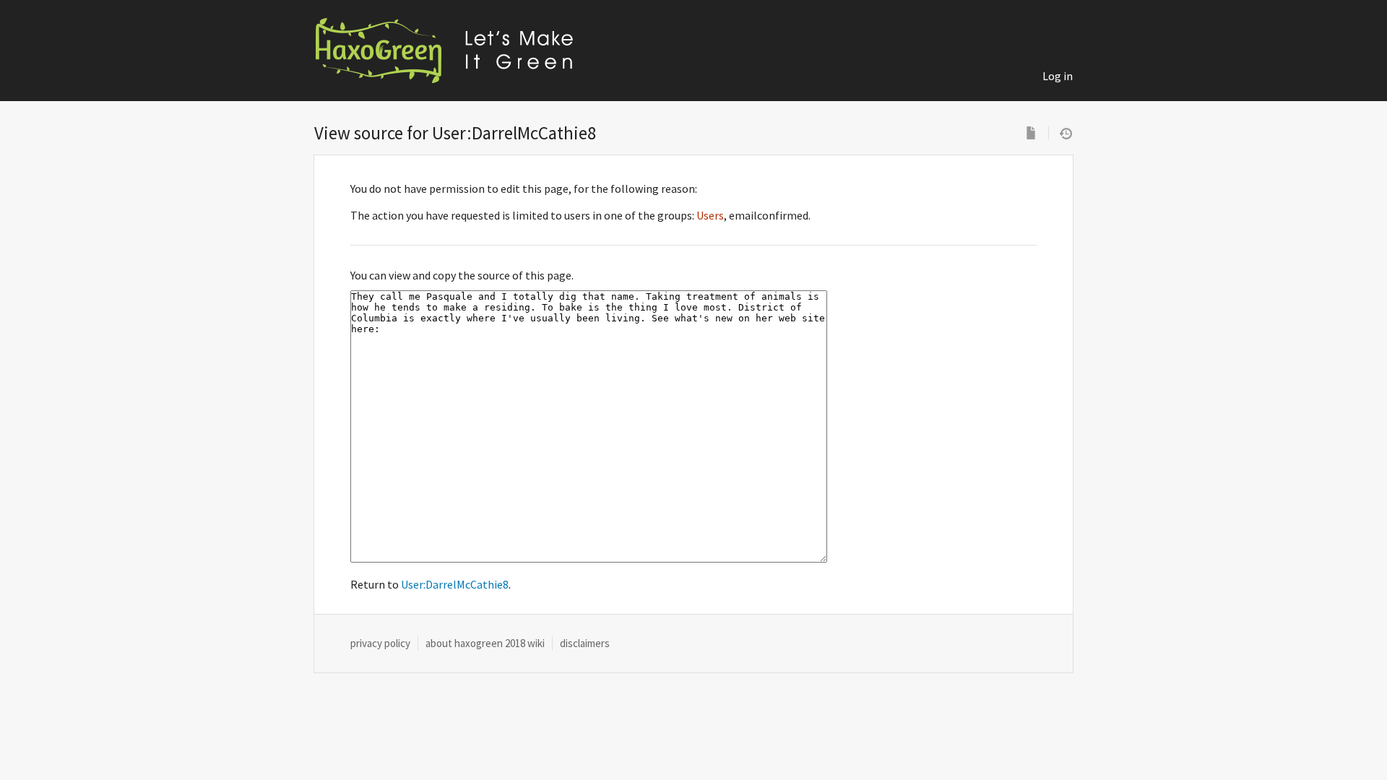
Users (710, 215)
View (1030, 132)
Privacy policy (380, 643)
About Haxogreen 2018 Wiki (485, 643)
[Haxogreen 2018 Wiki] (458, 50)
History (1066, 132)
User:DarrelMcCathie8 (455, 584)
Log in (1057, 76)
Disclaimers (585, 643)
